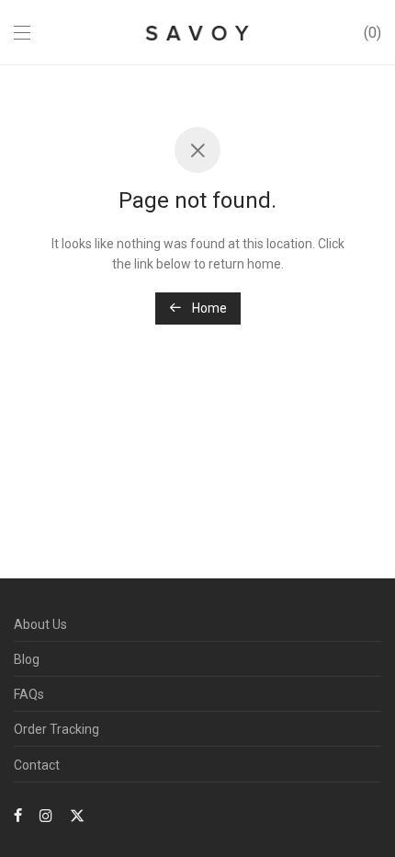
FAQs (29, 694)
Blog (27, 659)
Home (208, 308)
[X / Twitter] (77, 814)
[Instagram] (46, 814)
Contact (37, 765)
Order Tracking (56, 729)
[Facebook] (18, 814)
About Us (40, 624)
